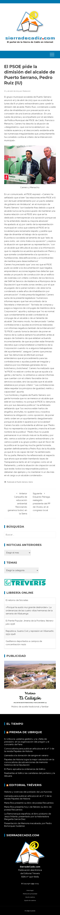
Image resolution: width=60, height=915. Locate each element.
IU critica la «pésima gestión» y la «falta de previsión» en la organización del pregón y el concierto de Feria (26, 744)
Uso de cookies (30, 899)
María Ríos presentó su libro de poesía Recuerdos (28, 805)
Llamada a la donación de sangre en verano (26, 758)
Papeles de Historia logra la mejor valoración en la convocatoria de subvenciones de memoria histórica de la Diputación (29, 765)
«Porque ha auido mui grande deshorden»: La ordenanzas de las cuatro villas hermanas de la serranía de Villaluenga (29, 603)
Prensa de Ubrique (25, 734)
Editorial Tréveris (25, 787)
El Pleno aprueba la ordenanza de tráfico (24, 771)
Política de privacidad (30, 896)
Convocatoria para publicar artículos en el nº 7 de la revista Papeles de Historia (29, 752)
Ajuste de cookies (30, 903)
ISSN (23, 879)
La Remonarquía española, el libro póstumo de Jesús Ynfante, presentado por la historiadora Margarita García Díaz (27, 819)
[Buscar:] (30, 534)
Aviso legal (30, 893)
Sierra (30, 482)
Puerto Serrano (22, 482)
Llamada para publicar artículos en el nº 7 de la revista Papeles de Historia (27, 800)
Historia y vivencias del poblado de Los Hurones (28, 794)
